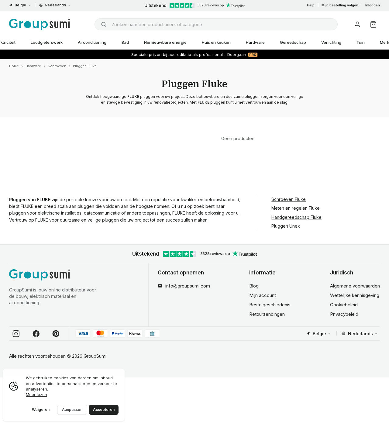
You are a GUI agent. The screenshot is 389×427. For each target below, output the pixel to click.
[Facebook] (36, 334)
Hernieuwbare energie (165, 42)
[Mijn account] (357, 24)
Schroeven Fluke (288, 199)
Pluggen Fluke (85, 66)
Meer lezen (36, 394)
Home (14, 66)
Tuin (360, 42)
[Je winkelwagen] (373, 24)
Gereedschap (293, 42)
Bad (125, 42)
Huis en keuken (216, 42)
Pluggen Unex (285, 226)
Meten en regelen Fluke (295, 208)
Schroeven (57, 66)
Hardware (255, 42)
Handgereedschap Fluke (296, 217)
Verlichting (331, 42)
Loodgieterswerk (47, 42)
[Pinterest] (56, 334)
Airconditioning (92, 42)
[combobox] (216, 24)
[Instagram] (16, 334)
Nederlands (55, 5)
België (20, 5)
